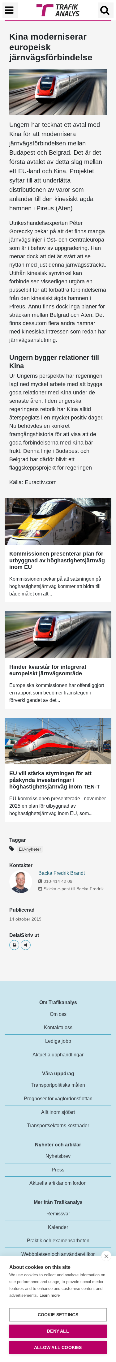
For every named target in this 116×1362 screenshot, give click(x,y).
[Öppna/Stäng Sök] (106, 10)
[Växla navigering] (10, 10)
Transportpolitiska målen (58, 1085)
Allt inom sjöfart (58, 1112)
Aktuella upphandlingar (58, 1054)
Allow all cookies (58, 1347)
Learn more (50, 1295)
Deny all (58, 1331)
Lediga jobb (58, 1041)
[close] (106, 1256)
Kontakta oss (58, 1027)
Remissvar (58, 1213)
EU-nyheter (30, 849)
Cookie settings (58, 1315)
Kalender (58, 1227)
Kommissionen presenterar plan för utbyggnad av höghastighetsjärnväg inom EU (57, 560)
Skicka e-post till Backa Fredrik (74, 888)
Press (58, 1169)
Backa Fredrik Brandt (61, 873)
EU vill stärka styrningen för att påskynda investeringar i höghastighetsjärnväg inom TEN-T (54, 780)
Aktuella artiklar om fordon (58, 1183)
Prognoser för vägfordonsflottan (58, 1098)
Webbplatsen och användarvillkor (58, 1254)
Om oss (58, 1014)
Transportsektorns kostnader (58, 1125)
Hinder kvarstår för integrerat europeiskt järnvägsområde (47, 670)
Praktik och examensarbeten (58, 1240)
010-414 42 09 (58, 881)
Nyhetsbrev (58, 1156)
